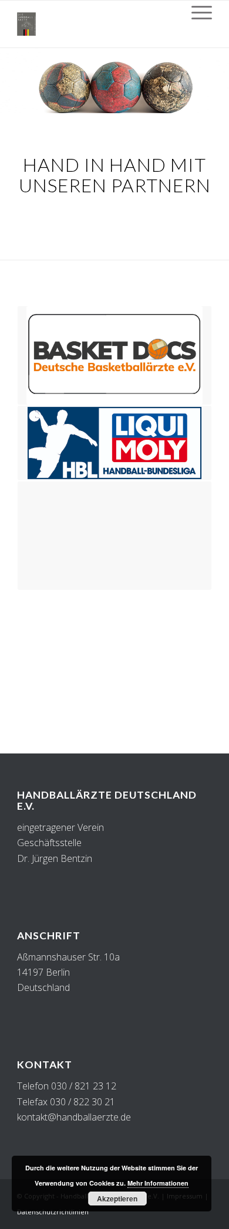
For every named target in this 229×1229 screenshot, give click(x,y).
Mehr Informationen (157, 1183)
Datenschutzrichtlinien (53, 1211)
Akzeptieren (117, 1198)
